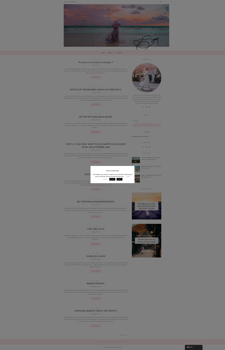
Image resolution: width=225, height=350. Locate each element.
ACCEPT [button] (112, 179)
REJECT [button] (119, 179)
